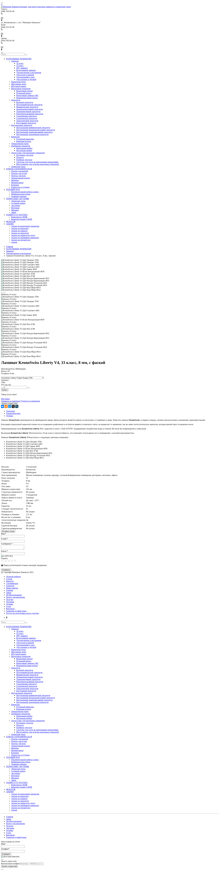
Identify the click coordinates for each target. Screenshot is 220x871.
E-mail (4, 539)
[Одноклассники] (6, 406)
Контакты (10, 609)
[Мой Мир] (9, 406)
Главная (9, 590)
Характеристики (13, 413)
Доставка (10, 602)
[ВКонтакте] (2, 406)
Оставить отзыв (8, 531)
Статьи (9, 579)
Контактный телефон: (10, 863)
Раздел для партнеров (15, 597)
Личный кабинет (13, 576)
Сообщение (7, 544)
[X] (13, 406)
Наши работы (12, 588)
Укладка (9, 599)
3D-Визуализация (14, 595)
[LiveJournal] (16, 406)
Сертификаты (12, 583)
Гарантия (10, 586)
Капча (4, 551)
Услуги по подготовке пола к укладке (22, 613)
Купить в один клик (9, 866)
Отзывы (9, 416)
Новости (10, 581)
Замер (8, 593)
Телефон (5, 849)
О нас (8, 606)
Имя (3, 534)
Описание (10, 411)
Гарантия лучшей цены (16, 611)
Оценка (4, 558)
